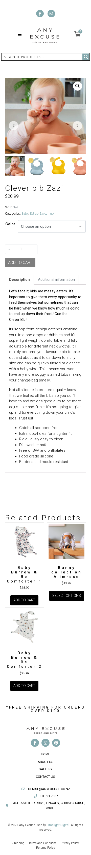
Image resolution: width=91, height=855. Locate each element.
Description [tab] (19, 279)
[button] (19, 35)
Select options (66, 596)
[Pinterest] (56, 743)
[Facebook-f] (40, 13)
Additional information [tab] (56, 279)
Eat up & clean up (42, 213)
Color (10, 224)
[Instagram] (51, 13)
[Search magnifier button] (85, 56)
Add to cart (24, 600)
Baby (24, 213)
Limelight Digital (58, 825)
